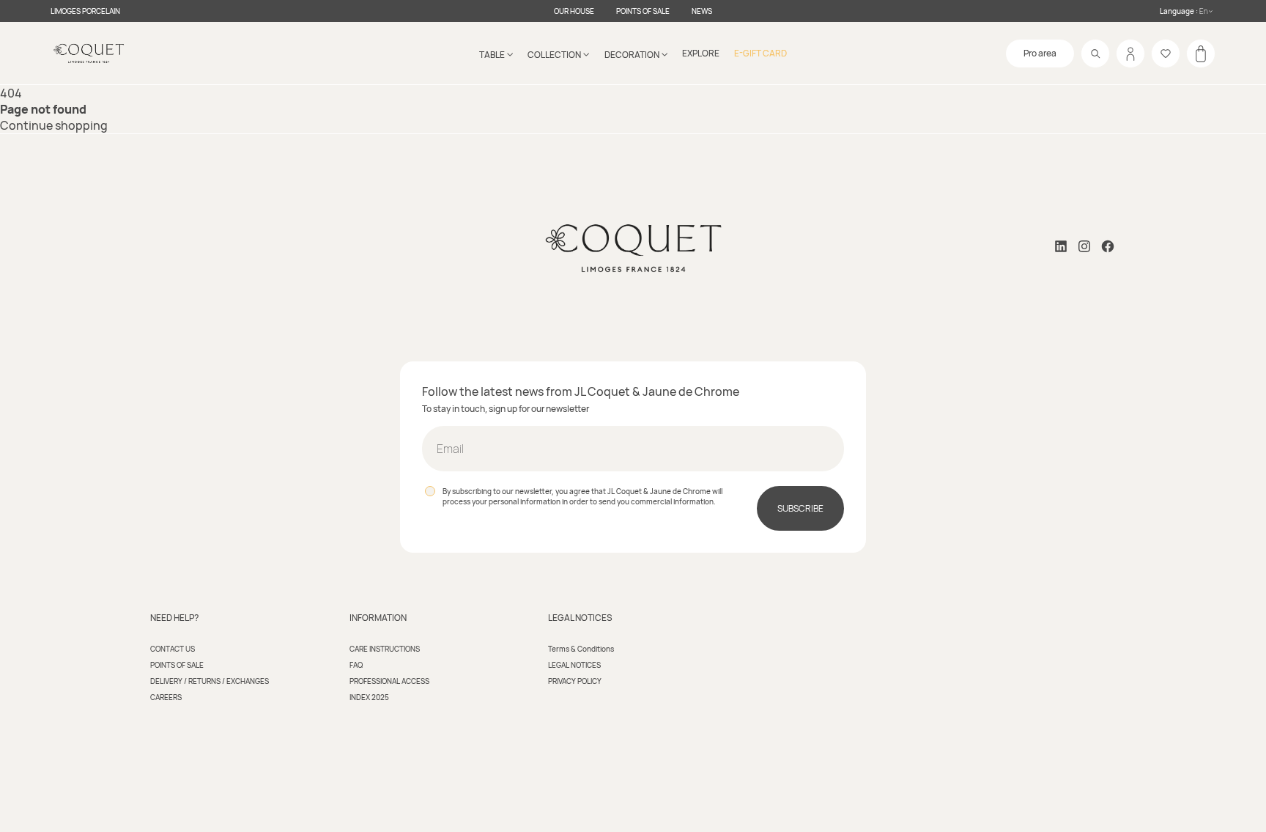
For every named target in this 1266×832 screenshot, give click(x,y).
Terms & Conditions (581, 649)
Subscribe (800, 508)
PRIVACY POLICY (574, 681)
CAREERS (166, 697)
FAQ (356, 665)
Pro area (1039, 53)
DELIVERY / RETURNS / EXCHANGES (209, 681)
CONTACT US (172, 649)
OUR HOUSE (574, 11)
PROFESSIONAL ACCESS (389, 681)
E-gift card (760, 53)
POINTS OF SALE (643, 11)
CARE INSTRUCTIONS (384, 649)
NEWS (702, 11)
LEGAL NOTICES (574, 665)
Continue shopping (54, 125)
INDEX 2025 (369, 697)
